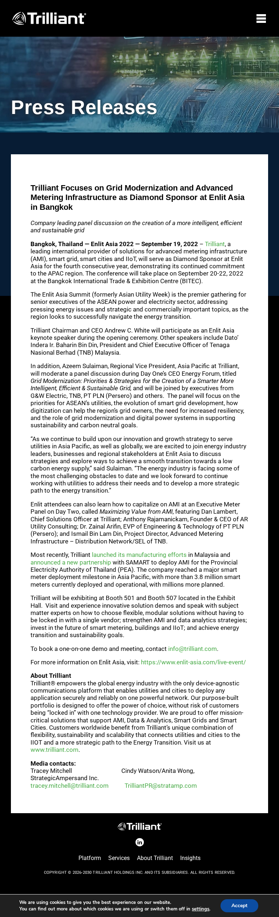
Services (119, 858)
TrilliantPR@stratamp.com (161, 785)
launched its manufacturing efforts (139, 554)
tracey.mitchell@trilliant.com (70, 785)
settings (200, 909)
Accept (239, 905)
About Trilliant (155, 858)
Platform (89, 858)
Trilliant (215, 244)
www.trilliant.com (54, 749)
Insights (190, 858)
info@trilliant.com (192, 648)
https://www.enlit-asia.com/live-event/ (193, 662)
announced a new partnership (71, 562)
